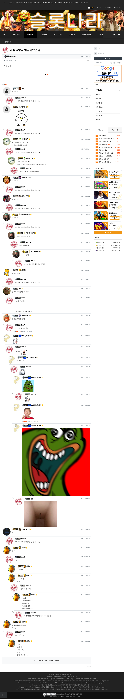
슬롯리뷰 (72, 35)
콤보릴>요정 (101, 135)
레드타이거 (112, 195)
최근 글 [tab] (100, 130)
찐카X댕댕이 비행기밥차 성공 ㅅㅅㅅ (106, 138)
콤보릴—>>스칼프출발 (104, 156)
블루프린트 (112, 205)
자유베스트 (99, 107)
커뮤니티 (30, 35)
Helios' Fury (113, 172)
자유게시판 (6, 42)
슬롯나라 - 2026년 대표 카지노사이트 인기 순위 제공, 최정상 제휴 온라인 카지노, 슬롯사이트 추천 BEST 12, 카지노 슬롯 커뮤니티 (48, 3)
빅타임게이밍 (113, 184)
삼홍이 (23, 548)
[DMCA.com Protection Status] (49, 694)
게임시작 (114, 177)
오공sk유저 (25, 196)
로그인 (99, 7)
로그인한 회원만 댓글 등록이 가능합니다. (46, 660)
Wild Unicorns (114, 182)
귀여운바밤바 (25, 214)
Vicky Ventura (114, 192)
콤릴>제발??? (102, 144)
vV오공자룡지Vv (26, 336)
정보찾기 (117, 7)
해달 (20, 288)
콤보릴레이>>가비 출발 (105, 153)
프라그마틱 (58, 35)
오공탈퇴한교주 (26, 177)
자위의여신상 (23, 107)
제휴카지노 (16, 35)
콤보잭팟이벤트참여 (104, 141)
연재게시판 (99, 115)
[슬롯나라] (62, 20)
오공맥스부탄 (25, 315)
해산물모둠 (24, 139)
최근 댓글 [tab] (115, 130)
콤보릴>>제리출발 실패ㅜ (105, 147)
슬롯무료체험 (86, 35)
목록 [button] (88, 61)
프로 (22, 88)
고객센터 (101, 35)
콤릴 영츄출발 (102, 150)
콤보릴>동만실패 (103, 159)
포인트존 (44, 35)
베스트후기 (99, 99)
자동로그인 (98, 62)
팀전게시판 (99, 111)
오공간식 (24, 270)
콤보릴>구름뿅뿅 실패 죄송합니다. (105, 162)
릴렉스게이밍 (113, 174)
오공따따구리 (25, 529)
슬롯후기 (98, 94)
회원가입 (108, 7)
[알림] (113, 34)
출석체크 (98, 120)
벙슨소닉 (13, 56)
